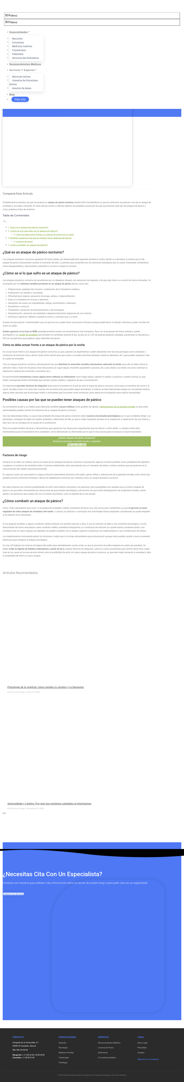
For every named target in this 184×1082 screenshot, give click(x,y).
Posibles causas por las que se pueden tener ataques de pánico (41, 238)
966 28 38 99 (22, 1050)
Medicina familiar (22, 46)
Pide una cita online (76, 445)
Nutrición (17, 38)
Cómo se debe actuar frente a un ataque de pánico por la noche (45, 234)
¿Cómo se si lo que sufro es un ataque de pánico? (34, 231)
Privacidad (142, 1048)
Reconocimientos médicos (25, 64)
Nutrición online (21, 76)
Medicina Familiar (66, 1052)
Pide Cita (20, 99)
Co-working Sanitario (107, 1057)
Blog (12, 94)
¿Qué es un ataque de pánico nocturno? (29, 227)
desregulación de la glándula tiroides (117, 406)
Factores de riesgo (24, 241)
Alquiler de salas (21, 88)
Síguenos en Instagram (148, 1059)
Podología (17, 54)
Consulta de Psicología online (24, 82)
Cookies (141, 1052)
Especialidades (18, 32)
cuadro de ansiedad (28, 335)
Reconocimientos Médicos (109, 1043)
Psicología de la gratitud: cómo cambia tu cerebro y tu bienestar (45, 687)
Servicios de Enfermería (25, 58)
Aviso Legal (142, 1043)
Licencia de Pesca (106, 1048)
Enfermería (103, 1052)
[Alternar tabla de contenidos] (5, 221)
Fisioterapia (19, 50)
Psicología (18, 42)
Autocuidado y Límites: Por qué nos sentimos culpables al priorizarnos (49, 803)
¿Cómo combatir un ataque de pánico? (29, 245)
